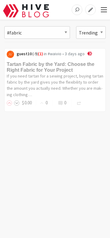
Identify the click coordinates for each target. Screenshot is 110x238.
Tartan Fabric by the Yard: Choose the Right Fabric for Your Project (50, 67)
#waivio (54, 53)
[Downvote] (17, 103)
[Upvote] (10, 103)
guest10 (24, 53)
